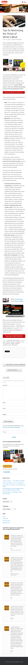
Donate (14, 437)
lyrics (22, 342)
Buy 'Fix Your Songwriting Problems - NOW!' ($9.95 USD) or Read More (14, 336)
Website (4, 414)
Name (4, 402)
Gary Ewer (19, 39)
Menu (25, 2)
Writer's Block (16, 340)
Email (4, 408)
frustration (12, 342)
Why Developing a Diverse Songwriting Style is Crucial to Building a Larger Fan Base (13, 489)
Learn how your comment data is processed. (13, 426)
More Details (5, 8)
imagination (18, 342)
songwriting (9, 340)
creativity (8, 342)
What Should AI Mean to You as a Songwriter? (13, 483)
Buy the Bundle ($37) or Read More (14, 92)
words (9, 345)
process (8, 343)
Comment (5, 385)
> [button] (26, 8)
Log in (4, 516)
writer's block (15, 345)
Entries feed (5, 518)
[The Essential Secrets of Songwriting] (4, 2)
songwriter (17, 343)
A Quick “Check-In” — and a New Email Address (14, 481)
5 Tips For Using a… (14, 370)
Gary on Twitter (19, 301)
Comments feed (6, 520)
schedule (12, 343)
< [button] (1, 8)
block (4, 342)
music (4, 343)
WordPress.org (6, 522)
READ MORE (7, 472)
